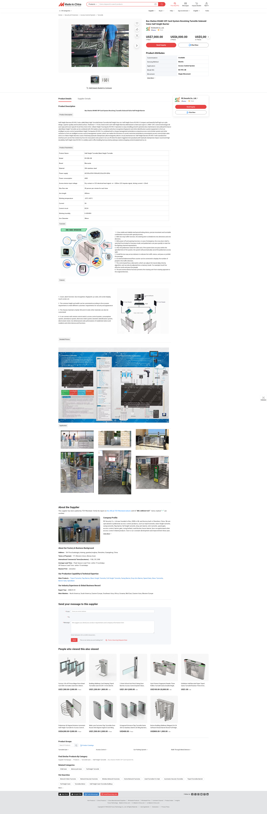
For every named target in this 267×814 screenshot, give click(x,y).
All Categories (65, 11)
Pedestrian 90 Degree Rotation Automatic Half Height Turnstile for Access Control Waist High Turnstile (71, 727)
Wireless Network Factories (111, 779)
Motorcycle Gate (76, 769)
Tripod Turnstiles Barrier (195, 779)
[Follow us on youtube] (201, 794)
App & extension (183, 11)
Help (171, 11)
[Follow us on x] (195, 794)
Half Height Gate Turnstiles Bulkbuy (101, 784)
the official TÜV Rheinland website (119, 511)
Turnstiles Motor (80, 784)
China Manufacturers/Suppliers (117, 800)
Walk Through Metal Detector (180, 750)
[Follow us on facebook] (192, 794)
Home (60, 15)
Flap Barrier (86, 578)
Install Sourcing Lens (110, 794)
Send (74, 640)
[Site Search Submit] (161, 4)
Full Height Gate (65, 784)
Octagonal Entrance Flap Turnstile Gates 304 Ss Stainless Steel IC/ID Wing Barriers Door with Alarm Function (133, 727)
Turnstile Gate (62, 750)
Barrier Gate (62, 581)
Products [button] (92, 4)
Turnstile (100, 15)
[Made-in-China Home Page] (69, 4)
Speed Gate (147, 578)
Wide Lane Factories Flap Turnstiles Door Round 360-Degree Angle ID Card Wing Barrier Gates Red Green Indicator (102, 727)
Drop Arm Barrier (137, 578)
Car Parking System (140, 750)
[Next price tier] (208, 37)
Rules (207, 11)
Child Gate (63, 769)
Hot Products (91, 800)
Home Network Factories (132, 779)
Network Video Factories (68, 779)
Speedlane (71, 581)
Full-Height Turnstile (92, 769)
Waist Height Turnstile (98, 578)
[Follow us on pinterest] (204, 794)
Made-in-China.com (124, 803)
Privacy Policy (165, 807)
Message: (67, 623)
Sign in (206, 5)
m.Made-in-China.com (138, 803)
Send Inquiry (161, 45)
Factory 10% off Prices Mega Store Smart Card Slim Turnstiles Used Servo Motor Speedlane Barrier (71, 685)
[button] (155, 4)
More (60, 788)
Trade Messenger (91, 794)
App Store (63, 794)
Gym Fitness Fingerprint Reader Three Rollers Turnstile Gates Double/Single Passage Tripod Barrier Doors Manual (162, 685)
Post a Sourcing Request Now (116, 640)
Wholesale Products (133, 800)
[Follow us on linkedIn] (207, 794)
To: (69, 617)
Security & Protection (71, 15)
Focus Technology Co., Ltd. (119, 807)
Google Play (76, 794)
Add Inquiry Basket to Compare (100, 88)
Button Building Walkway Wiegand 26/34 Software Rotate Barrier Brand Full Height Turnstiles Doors (163, 727)
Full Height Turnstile (113, 578)
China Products (101, 800)
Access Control (101, 750)
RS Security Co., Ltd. (157, 28)
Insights (177, 800)
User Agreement (144, 807)
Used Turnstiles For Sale (152, 779)
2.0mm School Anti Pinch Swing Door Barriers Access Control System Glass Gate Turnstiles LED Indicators (132, 685)
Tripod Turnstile (75, 578)
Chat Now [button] (194, 45)
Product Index (169, 800)
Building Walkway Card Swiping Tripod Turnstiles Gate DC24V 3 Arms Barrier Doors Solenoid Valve (101, 685)
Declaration (155, 807)
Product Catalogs (88, 745)
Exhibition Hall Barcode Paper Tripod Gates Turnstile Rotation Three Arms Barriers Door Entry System (193, 685)
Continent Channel (157, 800)
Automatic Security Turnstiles (173, 779)
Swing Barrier (125, 578)
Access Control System (87, 15)
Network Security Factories (89, 779)
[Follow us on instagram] (198, 794)
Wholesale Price (145, 800)
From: (68, 611)
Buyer (161, 11)
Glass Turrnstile (157, 578)
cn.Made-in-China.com (153, 803)
